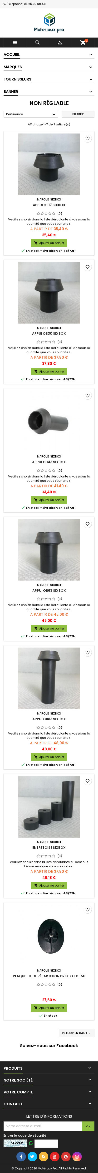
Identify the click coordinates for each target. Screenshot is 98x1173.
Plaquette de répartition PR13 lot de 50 (49, 976)
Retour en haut (77, 1033)
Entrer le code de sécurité (25, 1135)
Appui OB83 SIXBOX (49, 719)
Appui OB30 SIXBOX (49, 333)
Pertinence (31, 114)
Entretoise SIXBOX (49, 847)
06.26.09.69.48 (35, 4)
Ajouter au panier (49, 243)
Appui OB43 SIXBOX (49, 462)
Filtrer (78, 114)
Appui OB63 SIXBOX (49, 590)
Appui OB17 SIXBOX (49, 205)
